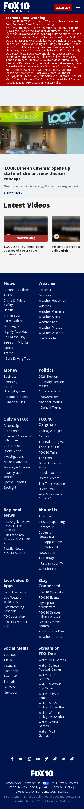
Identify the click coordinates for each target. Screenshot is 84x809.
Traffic (8, 353)
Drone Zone (12, 451)
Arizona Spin (13, 425)
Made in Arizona (15, 462)
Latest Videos (13, 321)
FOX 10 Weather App (15, 624)
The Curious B (49, 447)
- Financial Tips (14, 402)
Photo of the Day (51, 631)
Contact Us (47, 527)
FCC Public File (49, 547)
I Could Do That (50, 472)
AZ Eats (44, 436)
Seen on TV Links (16, 342)
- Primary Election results (51, 384)
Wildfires (45, 306)
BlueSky (9, 687)
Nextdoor (10, 692)
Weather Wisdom (51, 333)
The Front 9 (47, 458)
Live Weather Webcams (13, 599)
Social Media (16, 648)
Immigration (12, 315)
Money (10, 370)
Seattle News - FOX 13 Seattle (14, 550)
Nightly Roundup (16, 331)
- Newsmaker (48, 397)
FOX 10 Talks (48, 452)
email (63, 758)
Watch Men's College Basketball (52, 705)
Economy (10, 382)
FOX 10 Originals (47, 421)
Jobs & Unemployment (15, 389)
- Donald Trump (50, 407)
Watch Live (63, 7)
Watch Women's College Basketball (52, 714)
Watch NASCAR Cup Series (50, 686)
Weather (47, 283)
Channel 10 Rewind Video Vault (17, 438)
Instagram (11, 665)
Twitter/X (10, 676)
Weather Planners (51, 311)
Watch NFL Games (52, 660)
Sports (8, 348)
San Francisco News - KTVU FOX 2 (17, 539)
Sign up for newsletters (47, 605)
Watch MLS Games (47, 733)
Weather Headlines (52, 300)
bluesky (54, 758)
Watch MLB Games (47, 677)
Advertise (45, 516)
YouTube (10, 654)
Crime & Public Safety (14, 302)
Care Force (11, 431)
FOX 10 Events (49, 597)
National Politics (50, 402)
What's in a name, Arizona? (52, 496)
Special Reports (15, 482)
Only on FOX (16, 419)
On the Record (49, 478)
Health (8, 310)
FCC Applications (51, 542)
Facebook (11, 671)
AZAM (8, 295)
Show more (13, 192)
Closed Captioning (52, 521)
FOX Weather (48, 338)
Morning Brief (14, 326)
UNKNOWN (47, 489)
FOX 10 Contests (51, 592)
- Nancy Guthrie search (15, 474)
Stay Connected (49, 583)
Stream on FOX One (49, 650)
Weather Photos (50, 327)
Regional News (12, 512)
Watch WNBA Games (48, 724)
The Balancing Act (52, 441)
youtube (37, 758)
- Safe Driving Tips (17, 358)
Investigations (14, 456)
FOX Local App (14, 616)
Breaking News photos (49, 624)
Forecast (45, 290)
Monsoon (46, 295)
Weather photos (50, 636)
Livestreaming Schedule (14, 609)
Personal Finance (16, 397)
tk (46, 758)
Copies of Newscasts (46, 534)
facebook (12, 758)
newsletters (71, 758)
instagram (29, 758)
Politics (46, 370)
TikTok (8, 660)
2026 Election (48, 376)
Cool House (12, 445)
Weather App (48, 322)
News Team (47, 552)
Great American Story (50, 465)
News (9, 283)
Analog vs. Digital (51, 431)
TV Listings (46, 558)
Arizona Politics (50, 391)
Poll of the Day (14, 337)
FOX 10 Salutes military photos (49, 614)
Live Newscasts (15, 592)
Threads (9, 681)
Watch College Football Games (50, 667)
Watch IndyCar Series (49, 696)
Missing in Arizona (17, 467)
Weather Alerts (49, 317)
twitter (20, 758)
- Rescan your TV (51, 563)
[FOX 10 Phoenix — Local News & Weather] (17, 7)
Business (10, 376)
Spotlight (10, 487)
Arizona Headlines (17, 290)
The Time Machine (52, 483)
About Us (48, 509)
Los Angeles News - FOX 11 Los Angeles (17, 525)
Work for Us (47, 569)
